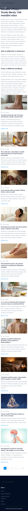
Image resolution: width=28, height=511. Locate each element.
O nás (2, 491)
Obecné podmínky (6, 493)
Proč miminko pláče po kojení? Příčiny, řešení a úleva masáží (13, 191)
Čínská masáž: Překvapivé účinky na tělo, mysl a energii (12, 415)
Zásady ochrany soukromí (5, 497)
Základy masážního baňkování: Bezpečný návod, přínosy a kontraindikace (11, 340)
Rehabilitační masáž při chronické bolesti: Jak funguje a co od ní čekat (12, 449)
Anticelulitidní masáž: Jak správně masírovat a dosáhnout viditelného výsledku (12, 265)
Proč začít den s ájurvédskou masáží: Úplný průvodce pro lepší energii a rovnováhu (12, 153)
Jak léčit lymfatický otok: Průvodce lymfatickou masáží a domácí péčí (12, 116)
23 (23, 468)
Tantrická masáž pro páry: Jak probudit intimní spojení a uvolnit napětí (13, 378)
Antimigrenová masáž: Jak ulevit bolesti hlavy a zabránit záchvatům (14, 227)
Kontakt (3, 504)
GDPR (2, 501)
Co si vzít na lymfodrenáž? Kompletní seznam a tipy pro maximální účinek (13, 303)
